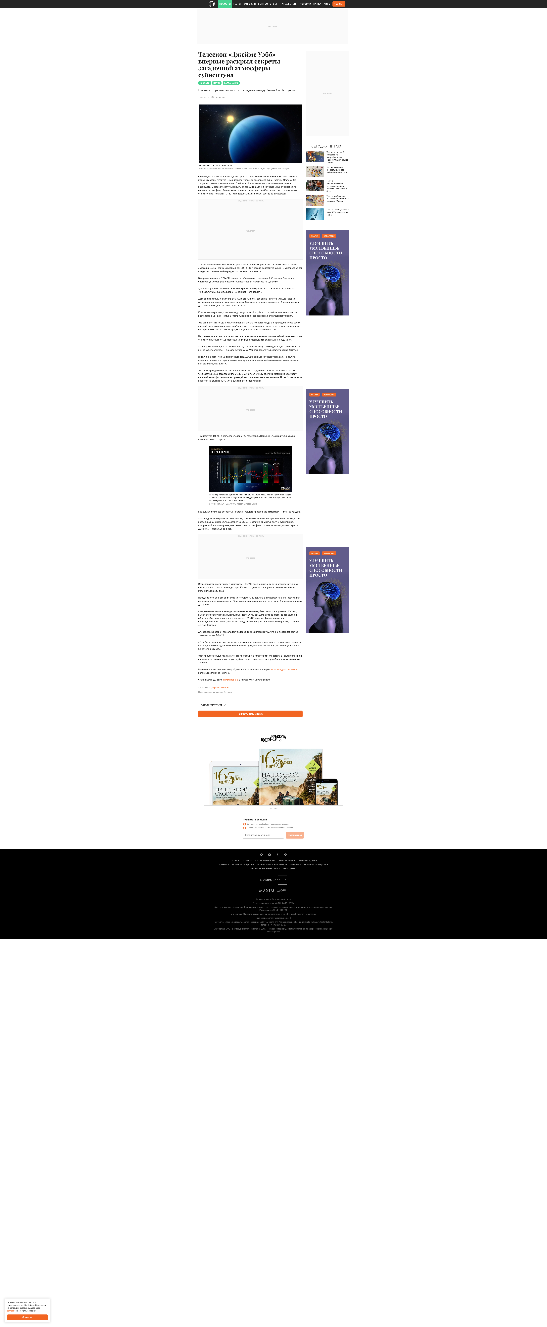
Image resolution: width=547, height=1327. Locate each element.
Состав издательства (265, 860)
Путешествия (288, 4)
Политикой (252, 827)
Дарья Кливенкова (220, 687)
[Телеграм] (285, 854)
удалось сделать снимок (284, 669)
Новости (225, 4)
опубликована (231, 679)
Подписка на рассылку (255, 819)
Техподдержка (290, 868)
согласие (254, 824)
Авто (327, 4)
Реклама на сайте (287, 860)
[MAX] (261, 854)
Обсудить (220, 97)
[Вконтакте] (269, 854)
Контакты (247, 860)
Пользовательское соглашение (272, 864)
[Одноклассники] (277, 854)
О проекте (234, 860)
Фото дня (249, 4)
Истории (305, 4)
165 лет (339, 4)
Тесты (237, 4)
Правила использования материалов (236, 864)
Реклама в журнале (308, 860)
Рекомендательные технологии (265, 868)
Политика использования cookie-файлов (309, 864)
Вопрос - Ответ (267, 4)
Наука (317, 4)
